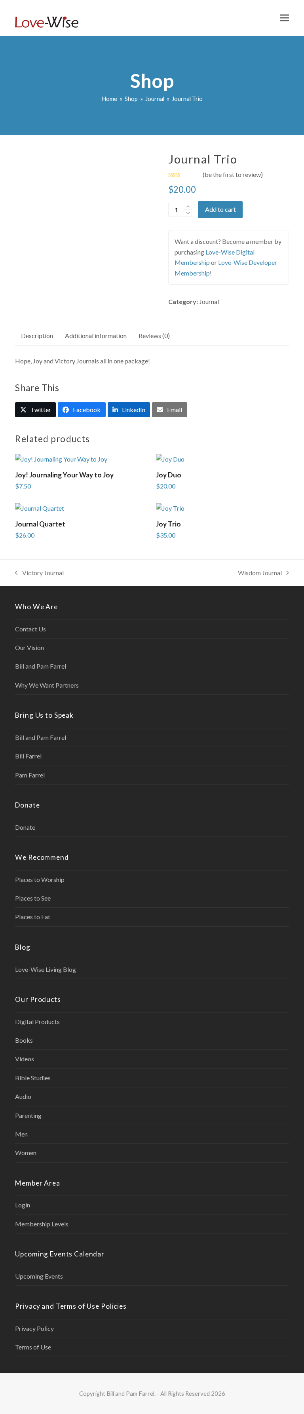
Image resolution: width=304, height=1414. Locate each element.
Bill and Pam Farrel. (131, 1393)
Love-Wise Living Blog (45, 969)
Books (24, 1040)
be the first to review (233, 174)
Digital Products (37, 1021)
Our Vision (29, 647)
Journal (209, 301)
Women (25, 1152)
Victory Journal (39, 573)
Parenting (28, 1115)
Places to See (33, 898)
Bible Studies (33, 1077)
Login (22, 1205)
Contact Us (30, 629)
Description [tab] (37, 335)
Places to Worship (40, 879)
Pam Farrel (30, 775)
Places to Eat (32, 916)
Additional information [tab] (96, 335)
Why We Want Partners (47, 685)
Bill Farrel (28, 756)
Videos (24, 1058)
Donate (25, 827)
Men (21, 1134)
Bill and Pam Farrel (40, 666)
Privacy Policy (34, 1328)
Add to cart (220, 209)
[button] (284, 18)
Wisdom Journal (260, 573)
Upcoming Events (39, 1276)
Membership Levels (41, 1224)
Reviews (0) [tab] (154, 335)
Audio (23, 1096)
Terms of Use (33, 1347)
